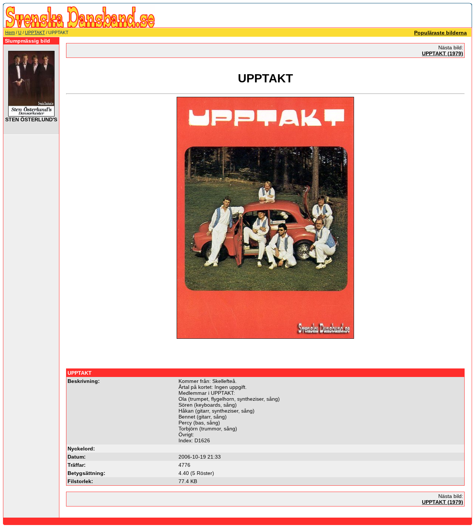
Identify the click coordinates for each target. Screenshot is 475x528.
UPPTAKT (35, 32)
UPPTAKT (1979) (442, 53)
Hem (10, 32)
